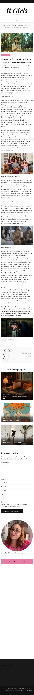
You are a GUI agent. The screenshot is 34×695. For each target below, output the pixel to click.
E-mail (3, 487)
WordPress (17, 692)
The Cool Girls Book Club (16, 395)
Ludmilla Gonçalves (9, 66)
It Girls (17, 10)
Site (2, 494)
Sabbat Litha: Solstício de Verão (10, 420)
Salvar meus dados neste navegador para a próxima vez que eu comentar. (15, 505)
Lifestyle (5, 55)
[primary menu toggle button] (17, 20)
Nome (3, 479)
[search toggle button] (31, 1)
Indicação (11, 340)
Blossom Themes (17, 690)
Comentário (4, 462)
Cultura (4, 340)
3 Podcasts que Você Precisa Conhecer (12, 442)
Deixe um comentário (13, 67)
